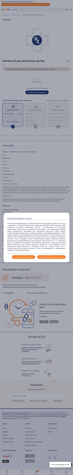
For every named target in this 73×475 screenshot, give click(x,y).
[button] (69, 462)
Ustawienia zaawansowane (23, 257)
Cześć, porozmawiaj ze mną (60, 464)
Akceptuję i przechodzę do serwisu (51, 257)
